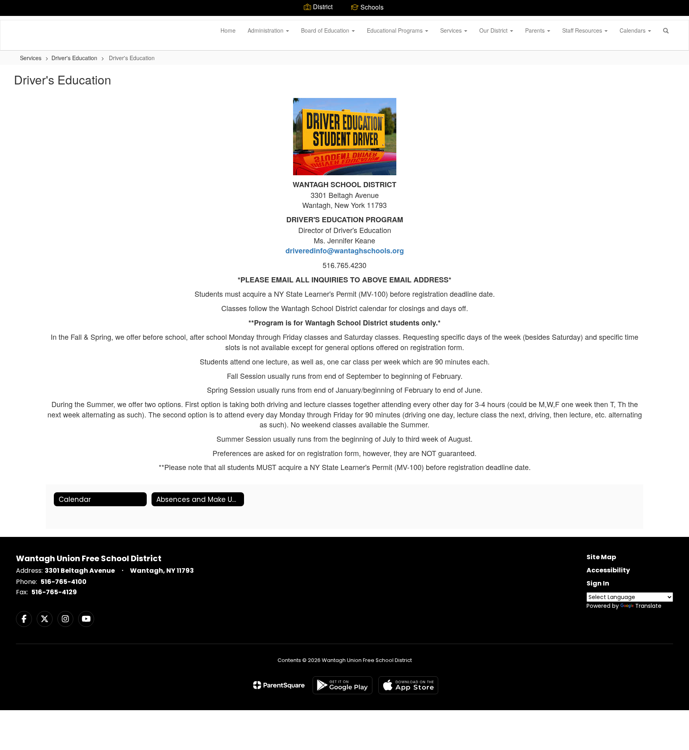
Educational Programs (395, 30)
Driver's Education (74, 58)
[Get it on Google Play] (342, 685)
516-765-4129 (54, 592)
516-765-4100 (64, 581)
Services (451, 30)
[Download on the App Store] (408, 685)
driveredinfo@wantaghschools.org (344, 250)
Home (228, 30)
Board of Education (326, 30)
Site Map (601, 557)
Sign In (598, 583)
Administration (266, 30)
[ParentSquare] (279, 685)
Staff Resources (583, 30)
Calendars (633, 30)
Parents (535, 30)
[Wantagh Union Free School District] (12, 20)
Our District (494, 30)
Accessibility (608, 570)
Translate (648, 606)
